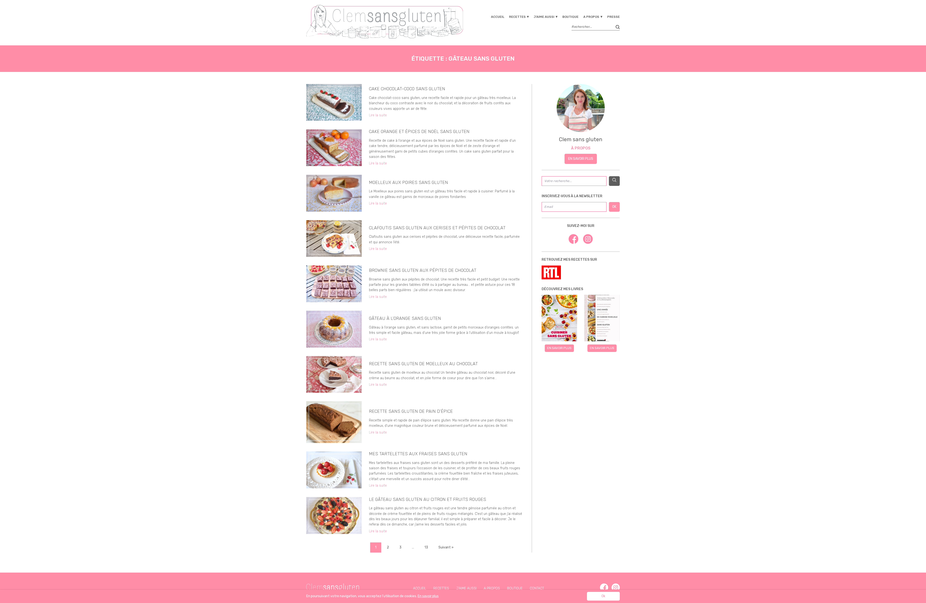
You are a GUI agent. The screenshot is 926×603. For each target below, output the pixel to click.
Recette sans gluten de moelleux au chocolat (423, 363)
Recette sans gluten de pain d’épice (411, 411)
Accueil (497, 17)
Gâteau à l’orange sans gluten (405, 318)
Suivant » (446, 547)
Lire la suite (378, 115)
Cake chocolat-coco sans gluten (407, 88)
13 (426, 547)
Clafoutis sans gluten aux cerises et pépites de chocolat (437, 228)
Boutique (570, 17)
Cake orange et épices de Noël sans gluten (419, 131)
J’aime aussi (544, 17)
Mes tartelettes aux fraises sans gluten (418, 453)
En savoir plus (580, 159)
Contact (537, 588)
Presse (613, 17)
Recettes (517, 17)
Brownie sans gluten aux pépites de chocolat (422, 270)
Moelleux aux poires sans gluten (408, 182)
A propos (591, 17)
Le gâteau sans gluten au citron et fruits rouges (427, 499)
